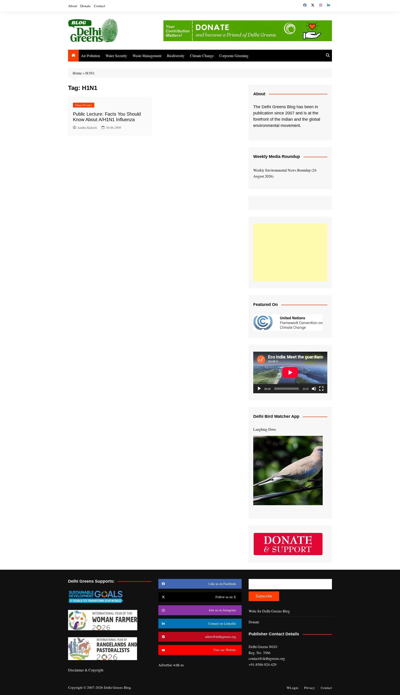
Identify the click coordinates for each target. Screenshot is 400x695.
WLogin (292, 687)
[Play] (259, 388)
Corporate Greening (233, 55)
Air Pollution (90, 55)
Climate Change (202, 55)
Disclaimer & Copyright (85, 669)
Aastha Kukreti (87, 127)
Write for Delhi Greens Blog (269, 611)
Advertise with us (171, 664)
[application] (290, 372)
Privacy (309, 687)
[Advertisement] (290, 252)
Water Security (116, 55)
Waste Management (147, 55)
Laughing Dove (264, 429)
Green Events (83, 105)
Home (77, 73)
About (72, 5)
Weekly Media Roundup (276, 156)
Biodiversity (175, 55)
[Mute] (314, 388)
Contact (99, 5)
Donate (85, 5)
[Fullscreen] (321, 388)
